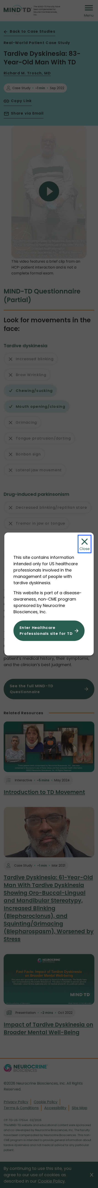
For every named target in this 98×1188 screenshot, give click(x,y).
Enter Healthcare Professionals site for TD (46, 630)
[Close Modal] (84, 544)
